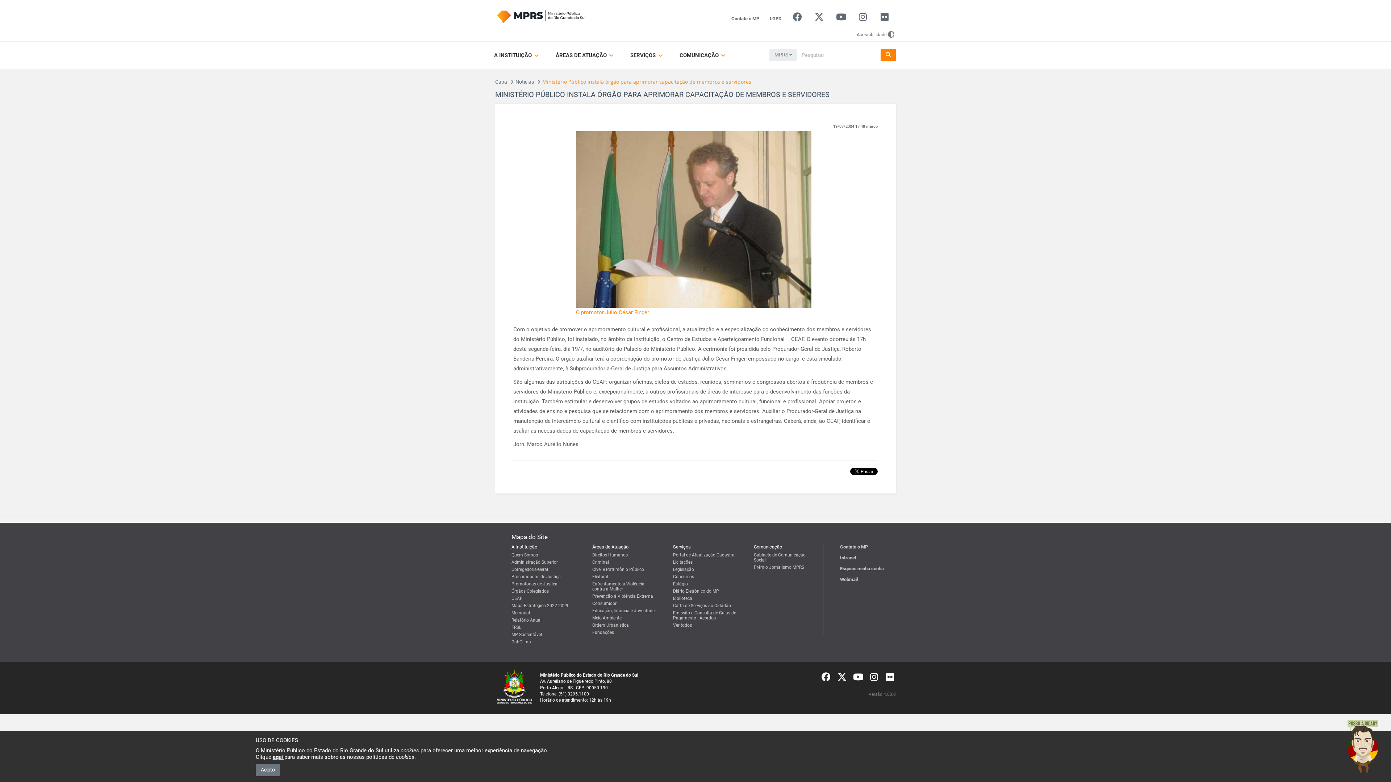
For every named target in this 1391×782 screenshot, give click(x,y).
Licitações (683, 562)
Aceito (268, 770)
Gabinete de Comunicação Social (780, 557)
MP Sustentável (526, 634)
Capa (501, 82)
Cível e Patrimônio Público (618, 569)
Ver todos (682, 625)
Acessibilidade (872, 34)
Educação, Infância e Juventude (623, 610)
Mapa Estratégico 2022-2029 (539, 605)
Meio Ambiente (607, 618)
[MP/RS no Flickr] (884, 18)
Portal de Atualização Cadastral (704, 555)
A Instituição (513, 55)
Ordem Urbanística (610, 625)
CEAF (516, 598)
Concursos (683, 576)
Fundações (603, 632)
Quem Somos (524, 555)
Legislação (683, 569)
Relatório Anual (526, 620)
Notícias (524, 82)
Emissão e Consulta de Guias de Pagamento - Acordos (704, 615)
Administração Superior (534, 562)
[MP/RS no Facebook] (797, 18)
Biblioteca (682, 598)
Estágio (680, 583)
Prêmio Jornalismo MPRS (779, 567)
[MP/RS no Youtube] (841, 18)
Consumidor (604, 603)
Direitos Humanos (610, 555)
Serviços (643, 55)
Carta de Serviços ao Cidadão (702, 605)
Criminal (600, 562)
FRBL (516, 627)
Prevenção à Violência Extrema (622, 596)
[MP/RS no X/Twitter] (819, 18)
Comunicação (700, 55)
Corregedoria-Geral (529, 569)
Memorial (520, 612)
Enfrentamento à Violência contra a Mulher (618, 586)
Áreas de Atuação (582, 55)
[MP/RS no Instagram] (862, 18)
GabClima (521, 641)
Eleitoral (600, 576)
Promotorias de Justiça (534, 583)
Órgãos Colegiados (530, 591)
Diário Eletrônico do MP (696, 591)
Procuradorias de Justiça (536, 576)
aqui (278, 757)
